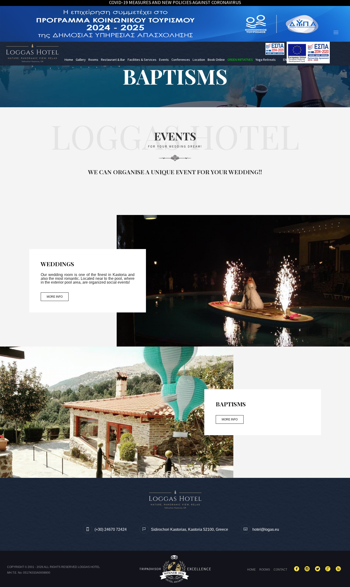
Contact (280, 569)
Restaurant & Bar (113, 59)
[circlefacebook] (297, 569)
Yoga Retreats (265, 59)
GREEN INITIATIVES (240, 59)
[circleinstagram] (308, 569)
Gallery (81, 59)
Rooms (93, 59)
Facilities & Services (142, 59)
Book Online (216, 59)
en (285, 59)
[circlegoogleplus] (328, 569)
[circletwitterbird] (318, 569)
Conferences (180, 59)
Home (69, 59)
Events (164, 59)
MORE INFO (55, 296)
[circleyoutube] (339, 569)
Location (199, 59)
